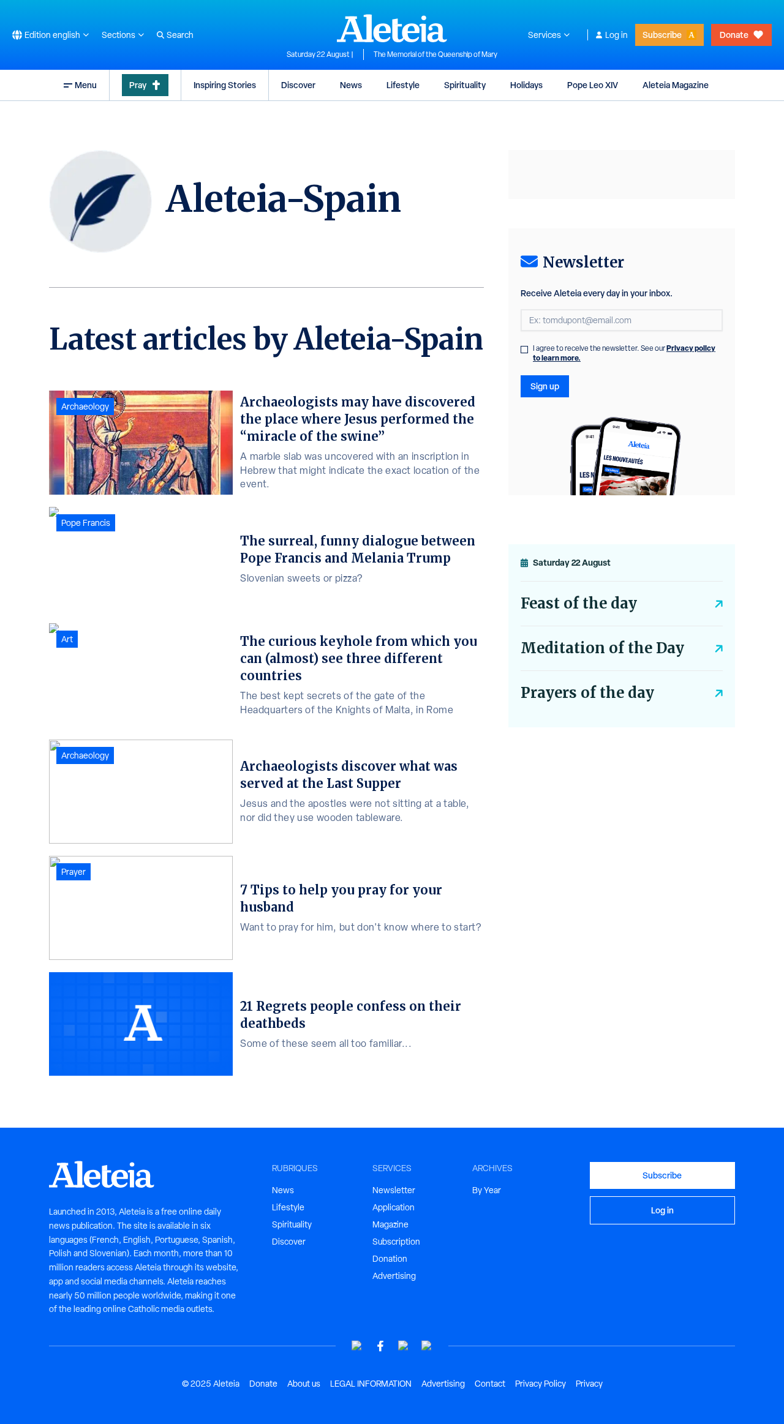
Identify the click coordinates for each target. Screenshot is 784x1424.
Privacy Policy (540, 1383)
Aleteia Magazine (676, 85)
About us (303, 1383)
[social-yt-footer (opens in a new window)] (357, 1346)
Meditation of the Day (602, 648)
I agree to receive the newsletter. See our (624, 353)
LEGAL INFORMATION (371, 1383)
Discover (298, 85)
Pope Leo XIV (592, 85)
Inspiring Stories (225, 85)
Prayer (73, 871)
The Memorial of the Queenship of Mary (435, 54)
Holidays (526, 85)
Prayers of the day (587, 692)
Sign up (544, 386)
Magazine (390, 1224)
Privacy (589, 1383)
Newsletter (393, 1190)
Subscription (396, 1241)
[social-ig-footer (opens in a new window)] (426, 1346)
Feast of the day (579, 603)
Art (67, 639)
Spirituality (465, 85)
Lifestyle (403, 85)
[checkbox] (524, 349)
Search (180, 34)
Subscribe (662, 34)
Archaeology (85, 406)
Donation (389, 1258)
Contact (490, 1383)
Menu (86, 85)
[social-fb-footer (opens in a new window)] (380, 1346)
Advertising (394, 1275)
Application (393, 1207)
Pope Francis (85, 522)
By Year (486, 1190)
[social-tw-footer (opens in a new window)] (403, 1346)
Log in (616, 34)
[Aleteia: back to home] (392, 28)
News (351, 85)
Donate (734, 34)
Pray (137, 85)
